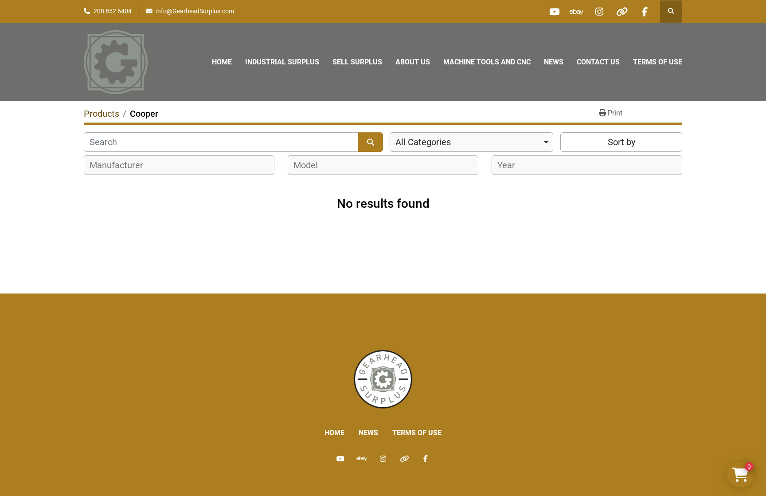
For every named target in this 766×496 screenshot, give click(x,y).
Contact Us (598, 62)
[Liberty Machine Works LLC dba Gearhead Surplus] (383, 378)
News (553, 62)
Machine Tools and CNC (487, 62)
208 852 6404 (113, 11)
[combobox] (471, 142)
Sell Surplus (357, 62)
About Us (412, 62)
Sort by (621, 142)
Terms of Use (657, 62)
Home (222, 62)
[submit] (370, 142)
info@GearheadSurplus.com (195, 11)
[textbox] (121, 165)
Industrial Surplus (282, 62)
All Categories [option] (423, 142)
